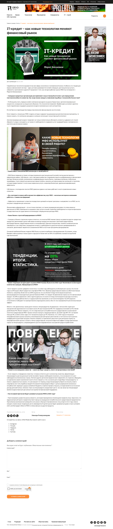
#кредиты (59, 415)
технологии (67, 415)
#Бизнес (78, 1)
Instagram (13, 424)
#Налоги (83, 1)
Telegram (13, 428)
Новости (9, 15)
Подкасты (94, 16)
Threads (12, 426)
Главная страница (11, 23)
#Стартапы (93, 1)
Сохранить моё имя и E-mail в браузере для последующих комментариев (25, 485)
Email (8, 477)
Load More (44, 506)
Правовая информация (59, 522)
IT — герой (67, 15)
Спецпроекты (54, 15)
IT (63, 415)
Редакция (17, 522)
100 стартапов (11, 17)
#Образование (101, 1)
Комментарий (11, 448)
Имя (8, 471)
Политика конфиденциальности (55, 525)
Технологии (28, 15)
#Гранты (72, 1)
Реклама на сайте (29, 522)
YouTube (12, 432)
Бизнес (17, 15)
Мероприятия (41, 15)
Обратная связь (43, 522)
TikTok (12, 430)
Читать (18, 23)
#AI (88, 1)
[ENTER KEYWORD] (104, 16)
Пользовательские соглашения (39, 525)
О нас (9, 522)
